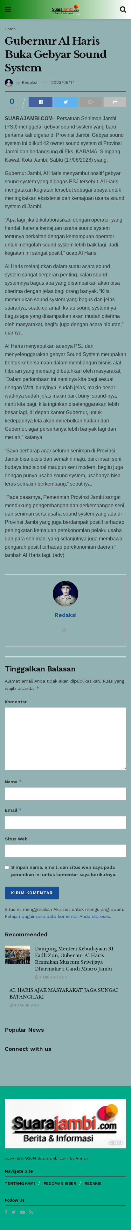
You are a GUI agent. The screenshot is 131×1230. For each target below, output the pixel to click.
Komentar (16, 701)
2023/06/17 (62, 82)
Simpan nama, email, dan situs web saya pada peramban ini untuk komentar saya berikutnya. (63, 871)
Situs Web (16, 838)
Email (13, 810)
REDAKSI (93, 1183)
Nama (13, 782)
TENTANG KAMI (20, 1183)
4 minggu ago (52, 977)
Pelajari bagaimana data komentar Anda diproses (57, 916)
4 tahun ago (26, 1005)
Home (10, 29)
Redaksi (29, 82)
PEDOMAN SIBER (60, 1183)
